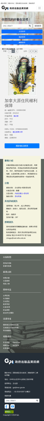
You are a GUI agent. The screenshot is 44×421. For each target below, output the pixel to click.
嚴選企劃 (7, 272)
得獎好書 (6, 278)
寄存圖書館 (7, 330)
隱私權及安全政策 (21, 3)
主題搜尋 (22, 31)
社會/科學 (6, 307)
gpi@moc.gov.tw (19, 387)
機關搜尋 (22, 42)
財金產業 (6, 310)
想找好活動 (7, 263)
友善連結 (6, 348)
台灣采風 (6, 295)
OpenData (16, 342)
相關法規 (6, 345)
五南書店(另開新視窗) (11, 328)
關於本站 (11, 3)
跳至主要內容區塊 (5, 1)
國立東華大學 (18, 132)
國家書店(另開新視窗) (11, 325)
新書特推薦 (7, 266)
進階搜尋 (38, 26)
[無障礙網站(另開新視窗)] (9, 412)
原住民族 (18, 196)
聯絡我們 (32, 3)
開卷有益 (7, 289)
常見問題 (6, 342)
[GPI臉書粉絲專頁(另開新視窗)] (7, 406)
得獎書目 (16, 345)
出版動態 (7, 257)
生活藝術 (6, 298)
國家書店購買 (22, 146)
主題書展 (6, 281)
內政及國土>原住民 (22, 193)
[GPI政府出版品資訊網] (15, 8)
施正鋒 (16, 116)
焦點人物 (6, 284)
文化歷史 (6, 301)
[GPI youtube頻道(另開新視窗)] (13, 406)
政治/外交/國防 (8, 313)
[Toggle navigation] (39, 8)
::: (5, 357)
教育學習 (6, 304)
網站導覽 (4, 3)
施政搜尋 (22, 37)
